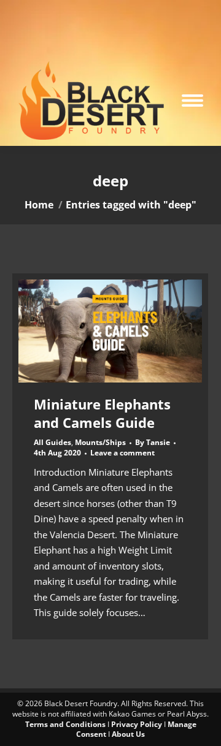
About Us (128, 734)
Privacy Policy (136, 724)
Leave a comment (122, 453)
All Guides (52, 442)
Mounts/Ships (100, 442)
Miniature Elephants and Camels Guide (102, 413)
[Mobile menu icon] (192, 100)
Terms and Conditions (65, 724)
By (152, 442)
